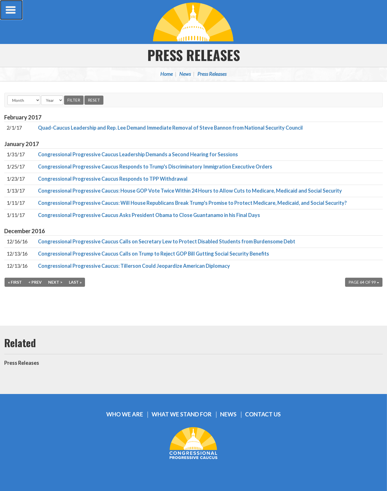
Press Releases (193, 55)
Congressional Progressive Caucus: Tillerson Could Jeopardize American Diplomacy (134, 266)
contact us (263, 414)
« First (15, 282)
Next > (55, 282)
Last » (75, 282)
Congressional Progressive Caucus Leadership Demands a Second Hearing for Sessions (138, 154)
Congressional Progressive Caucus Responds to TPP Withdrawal (113, 179)
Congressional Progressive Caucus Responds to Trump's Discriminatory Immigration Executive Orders (155, 166)
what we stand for (182, 414)
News (185, 74)
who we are (124, 414)
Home (166, 74)
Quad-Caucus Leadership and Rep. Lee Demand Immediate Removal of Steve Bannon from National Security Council (170, 128)
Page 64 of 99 (362, 282)
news (228, 414)
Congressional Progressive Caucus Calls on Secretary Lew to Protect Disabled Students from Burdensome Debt (166, 241)
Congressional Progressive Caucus (193, 22)
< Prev (35, 282)
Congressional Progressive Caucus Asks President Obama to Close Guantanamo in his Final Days (149, 215)
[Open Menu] (11, 10)
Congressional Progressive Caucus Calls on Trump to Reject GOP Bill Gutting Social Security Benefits (153, 253)
